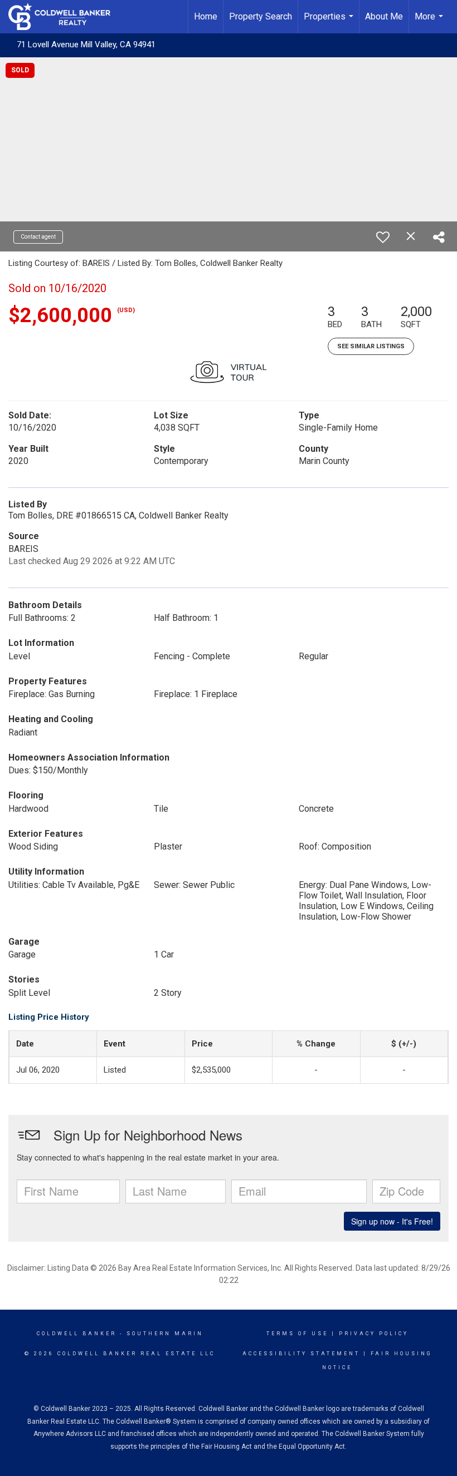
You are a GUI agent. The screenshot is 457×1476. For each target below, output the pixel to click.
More (430, 22)
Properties (330, 22)
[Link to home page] (64, 16)
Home (205, 16)
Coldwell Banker (76, 1333)
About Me (384, 16)
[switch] (383, 237)
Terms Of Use (297, 1333)
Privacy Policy (374, 1333)
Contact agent (38, 237)
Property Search (260, 16)
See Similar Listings (371, 346)
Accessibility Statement (301, 1353)
